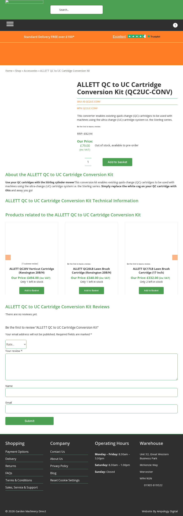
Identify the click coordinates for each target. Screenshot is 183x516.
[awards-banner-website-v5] (91, 44)
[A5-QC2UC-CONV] (33, 81)
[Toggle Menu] (10, 24)
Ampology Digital (167, 511)
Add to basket (117, 162)
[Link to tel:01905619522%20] (141, 485)
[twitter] (14, 501)
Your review (13, 351)
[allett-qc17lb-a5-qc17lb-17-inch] (145, 225)
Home (9, 70)
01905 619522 (153, 485)
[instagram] (21, 501)
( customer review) (30, 263)
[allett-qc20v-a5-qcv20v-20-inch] (25, 225)
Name (9, 386)
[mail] (35, 501)
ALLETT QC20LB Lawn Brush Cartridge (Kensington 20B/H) (91, 270)
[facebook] (7, 501)
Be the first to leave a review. (89, 126)
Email (8, 402)
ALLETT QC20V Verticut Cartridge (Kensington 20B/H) (31, 270)
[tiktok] (28, 501)
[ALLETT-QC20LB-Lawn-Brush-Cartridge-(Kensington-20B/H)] (85, 225)
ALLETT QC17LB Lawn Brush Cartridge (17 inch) (151, 270)
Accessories (31, 70)
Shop (18, 70)
